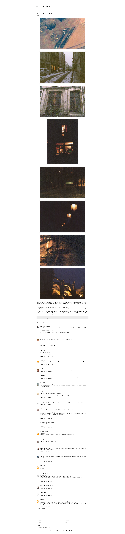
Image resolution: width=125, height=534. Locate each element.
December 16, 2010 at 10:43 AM (46, 334)
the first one (44, 308)
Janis (41, 439)
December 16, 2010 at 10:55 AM (46, 347)
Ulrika (41, 350)
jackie (41, 382)
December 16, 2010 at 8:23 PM (46, 427)
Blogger (73, 530)
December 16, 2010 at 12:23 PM (46, 364)
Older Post (85, 511)
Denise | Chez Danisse (44, 485)
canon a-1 (43, 318)
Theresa (41, 446)
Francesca (42, 375)
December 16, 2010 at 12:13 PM (46, 356)
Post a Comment (41, 508)
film (46, 318)
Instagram (67, 520)
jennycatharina (43, 408)
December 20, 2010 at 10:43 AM (46, 506)
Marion (41, 465)
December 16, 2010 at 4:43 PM (46, 404)
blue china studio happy (45, 391)
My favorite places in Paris (45, 527)
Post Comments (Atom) (47, 513)
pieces (49, 318)
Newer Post (39, 511)
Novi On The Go (43, 473)
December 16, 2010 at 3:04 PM (46, 378)
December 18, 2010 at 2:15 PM (46, 495)
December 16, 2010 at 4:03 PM (46, 397)
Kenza (41, 401)
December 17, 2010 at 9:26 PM (46, 488)
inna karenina (43, 431)
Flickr (40, 522)
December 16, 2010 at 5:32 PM (46, 418)
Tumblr (66, 522)
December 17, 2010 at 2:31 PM (46, 461)
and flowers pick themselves (46, 422)
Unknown (41, 499)
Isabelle (41, 492)
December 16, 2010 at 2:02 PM (46, 371)
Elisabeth (42, 360)
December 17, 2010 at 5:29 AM (46, 451)
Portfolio (41, 520)
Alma (40, 368)
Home (62, 511)
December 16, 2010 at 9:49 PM (46, 436)
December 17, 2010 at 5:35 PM (46, 481)
